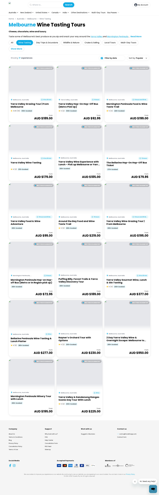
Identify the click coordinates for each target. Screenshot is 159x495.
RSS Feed (48, 446)
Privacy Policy (13, 443)
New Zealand (25, 12)
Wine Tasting (45, 19)
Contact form (121, 437)
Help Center (49, 440)
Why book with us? (51, 434)
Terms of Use (13, 449)
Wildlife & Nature (71, 42)
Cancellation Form (51, 443)
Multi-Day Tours (98, 12)
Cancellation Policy (15, 446)
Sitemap (48, 449)
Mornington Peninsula (117, 36)
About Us (12, 434)
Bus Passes (112, 12)
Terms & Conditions (15, 437)
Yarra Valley (97, 36)
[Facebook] (10, 465)
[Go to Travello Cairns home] (17, 5)
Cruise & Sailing (92, 42)
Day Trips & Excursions (47, 42)
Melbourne (32, 19)
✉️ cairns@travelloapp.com (127, 434)
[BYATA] (107, 465)
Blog (10, 440)
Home (11, 19)
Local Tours (110, 42)
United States (41, 12)
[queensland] (129, 465)
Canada (55, 12)
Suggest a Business (88, 434)
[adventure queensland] (117, 465)
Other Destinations (79, 12)
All (12, 42)
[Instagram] (14, 465)
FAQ (46, 437)
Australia (12, 12)
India (65, 12)
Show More (16, 48)
